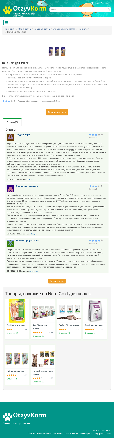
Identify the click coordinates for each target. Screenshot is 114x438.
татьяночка (33, 271)
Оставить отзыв (57, 112)
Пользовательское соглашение (42, 433)
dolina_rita (33, 234)
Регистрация (106, 3)
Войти (97, 3)
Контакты (92, 433)
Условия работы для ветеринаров (72, 433)
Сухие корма (24, 29)
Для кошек (9, 29)
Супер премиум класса (64, 29)
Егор (31, 180)
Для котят (84, 29)
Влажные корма (42, 29)
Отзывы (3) (12, 122)
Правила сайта (104, 433)
